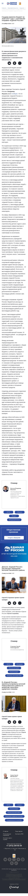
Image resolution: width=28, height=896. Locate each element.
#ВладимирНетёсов (14, 519)
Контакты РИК (19, 834)
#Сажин (20, 805)
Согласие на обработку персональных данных (14, 879)
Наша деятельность (13, 8)
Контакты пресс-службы (7, 838)
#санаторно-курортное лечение (14, 816)
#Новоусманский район (14, 812)
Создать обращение (14, 537)
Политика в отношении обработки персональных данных (14, 877)
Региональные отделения (7, 834)
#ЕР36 (8, 512)
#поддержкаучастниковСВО (14, 820)
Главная (4, 8)
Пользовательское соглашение (14, 874)
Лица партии (18, 831)
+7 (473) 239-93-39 (14, 846)
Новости (22, 8)
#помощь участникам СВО (14, 675)
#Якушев (19, 512)
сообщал (15, 94)
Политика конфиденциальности (14, 875)
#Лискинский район (14, 668)
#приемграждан (14, 671)
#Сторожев (20, 664)
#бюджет (14, 516)
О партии (5, 831)
